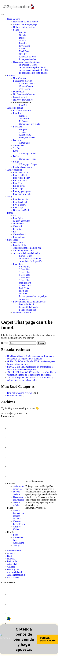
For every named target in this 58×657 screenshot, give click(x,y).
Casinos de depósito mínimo (26, 62)
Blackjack (17, 126)
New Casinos (19, 78)
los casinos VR (20, 97)
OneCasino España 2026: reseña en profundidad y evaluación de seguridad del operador (30, 357)
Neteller (22, 54)
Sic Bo (16, 148)
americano (24, 118)
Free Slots (17, 264)
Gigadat (22, 35)
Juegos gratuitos (14, 169)
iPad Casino (24, 89)
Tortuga (16, 545)
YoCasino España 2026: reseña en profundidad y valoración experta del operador (30, 378)
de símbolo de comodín (30, 258)
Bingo (16, 161)
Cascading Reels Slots (23, 250)
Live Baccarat (19, 204)
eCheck (22, 40)
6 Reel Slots (24, 274)
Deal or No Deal (21, 210)
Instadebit (23, 43)
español (22, 132)
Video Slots (24, 266)
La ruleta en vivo (21, 199)
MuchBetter (24, 51)
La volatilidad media (28, 307)
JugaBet (23, 105)
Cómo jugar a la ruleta (29, 124)
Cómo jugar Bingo (28, 164)
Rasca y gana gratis (22, 191)
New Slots (18, 242)
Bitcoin (22, 32)
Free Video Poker (21, 178)
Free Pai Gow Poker (22, 194)
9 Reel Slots (24, 280)
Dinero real (18, 91)
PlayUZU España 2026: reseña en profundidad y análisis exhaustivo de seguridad (30, 368)
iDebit (22, 48)
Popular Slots (19, 245)
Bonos (10, 213)
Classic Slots (25, 285)
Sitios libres (12, 239)
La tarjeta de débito (28, 59)
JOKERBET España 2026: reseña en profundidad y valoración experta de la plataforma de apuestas (31, 373)
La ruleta (17, 113)
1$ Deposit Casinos (28, 64)
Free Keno (18, 183)
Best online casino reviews (19, 393)
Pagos (16, 29)
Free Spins (18, 218)
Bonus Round (25, 256)
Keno (15, 151)
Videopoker (18, 145)
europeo (23, 116)
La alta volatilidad (27, 309)
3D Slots (23, 293)
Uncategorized (14, 395)
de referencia (19, 223)
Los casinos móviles (22, 81)
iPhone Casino (26, 86)
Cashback (17, 226)
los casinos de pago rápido (25, 21)
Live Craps (18, 207)
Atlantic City (25, 134)
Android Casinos (27, 83)
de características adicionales (26, 253)
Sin (14, 215)
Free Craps (18, 188)
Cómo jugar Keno (27, 153)
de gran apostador (21, 221)
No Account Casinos (23, 99)
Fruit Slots (24, 288)
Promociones (19, 237)
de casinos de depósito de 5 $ (32, 67)
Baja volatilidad (26, 304)
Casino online (13, 19)
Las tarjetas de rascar (23, 167)
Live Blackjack (20, 202)
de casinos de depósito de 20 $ (33, 73)
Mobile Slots (25, 283)
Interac (22, 37)
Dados (16, 156)
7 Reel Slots (24, 277)
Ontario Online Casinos (24, 27)
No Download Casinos (24, 94)
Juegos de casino (15, 108)
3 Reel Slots (24, 269)
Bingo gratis (19, 186)
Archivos (5, 413)
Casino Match (19, 234)
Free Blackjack (20, 175)
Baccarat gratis (20, 180)
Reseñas (11, 75)
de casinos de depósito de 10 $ (33, 70)
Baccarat (17, 140)
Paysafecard (24, 46)
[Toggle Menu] (2, 14)
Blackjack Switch (27, 137)
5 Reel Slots (24, 272)
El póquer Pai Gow (22, 110)
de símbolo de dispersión (30, 261)
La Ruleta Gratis (21, 172)
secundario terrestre (22, 312)
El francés (23, 121)
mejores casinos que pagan (25, 24)
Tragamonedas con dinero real (27, 248)
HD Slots (23, 291)
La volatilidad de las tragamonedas (29, 301)
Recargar (17, 229)
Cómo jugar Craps (27, 159)
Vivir (9, 196)
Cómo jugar (24, 143)
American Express (27, 56)
